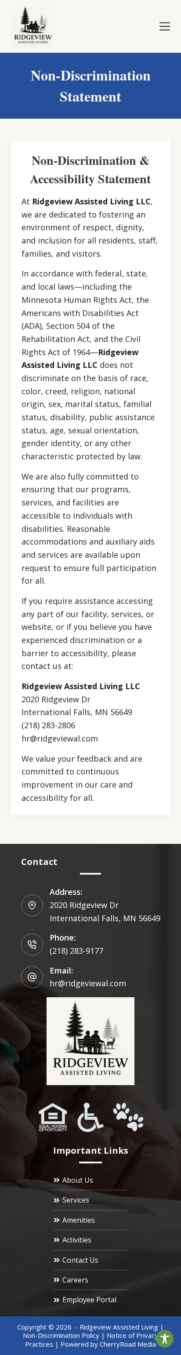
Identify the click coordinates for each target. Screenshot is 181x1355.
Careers (75, 1280)
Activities (76, 1240)
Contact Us (80, 1260)
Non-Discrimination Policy (61, 1335)
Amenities (78, 1220)
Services (75, 1200)
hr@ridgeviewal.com (88, 983)
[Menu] (164, 26)
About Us (77, 1180)
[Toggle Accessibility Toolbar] (164, 1338)
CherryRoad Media (128, 1344)
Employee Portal (89, 1299)
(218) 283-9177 (76, 950)
